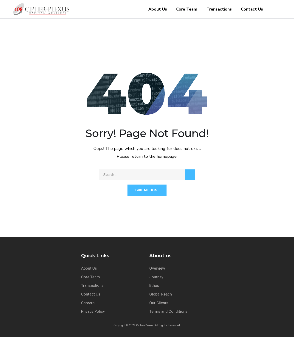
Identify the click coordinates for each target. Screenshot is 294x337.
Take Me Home (147, 190)
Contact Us (252, 9)
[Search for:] (147, 174)
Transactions (219, 9)
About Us (157, 9)
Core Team (186, 9)
